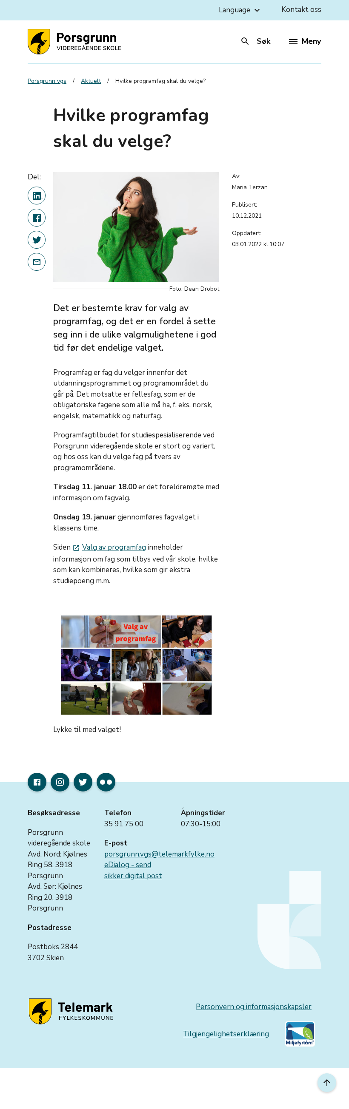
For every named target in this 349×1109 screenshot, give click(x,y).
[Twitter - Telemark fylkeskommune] (83, 782)
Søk (255, 41)
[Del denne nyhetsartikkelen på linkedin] (37, 195)
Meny (311, 41)
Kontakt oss (301, 9)
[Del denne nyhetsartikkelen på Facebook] (37, 218)
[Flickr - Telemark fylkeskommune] (106, 782)
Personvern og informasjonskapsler (254, 1007)
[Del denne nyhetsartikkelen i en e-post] (37, 262)
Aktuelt (91, 81)
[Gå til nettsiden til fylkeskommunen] (72, 1011)
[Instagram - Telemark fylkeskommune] (60, 782)
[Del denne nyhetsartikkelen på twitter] (37, 240)
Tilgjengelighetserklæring (226, 1034)
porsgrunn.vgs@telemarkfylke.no (159, 854)
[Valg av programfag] (136, 665)
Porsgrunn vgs (47, 81)
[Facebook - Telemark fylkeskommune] (37, 782)
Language (240, 10)
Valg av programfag (109, 547)
